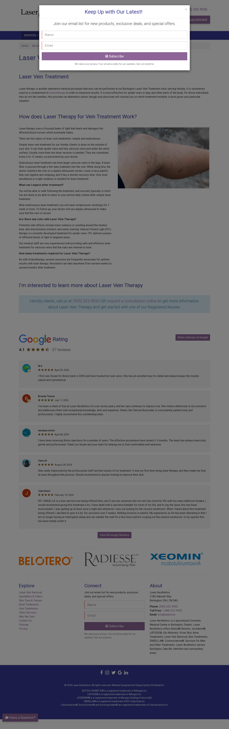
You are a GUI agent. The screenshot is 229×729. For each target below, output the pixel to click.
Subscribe (116, 56)
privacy (93, 64)
